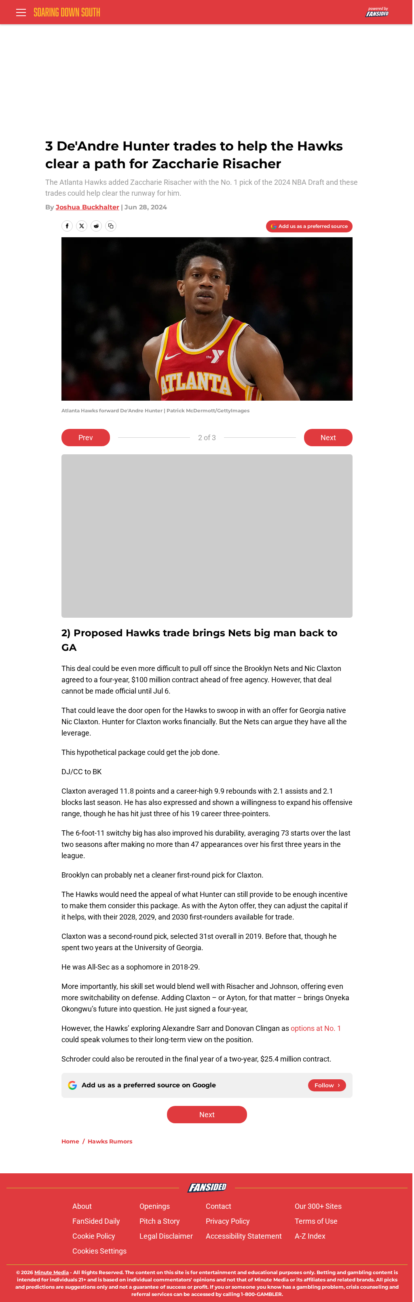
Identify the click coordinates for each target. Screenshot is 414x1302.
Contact (218, 1206)
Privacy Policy (228, 1221)
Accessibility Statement (244, 1236)
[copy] (110, 226)
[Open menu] (21, 12)
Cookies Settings (99, 1251)
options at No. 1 (316, 1028)
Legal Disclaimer (166, 1236)
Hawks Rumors (110, 1141)
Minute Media (51, 1272)
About (82, 1206)
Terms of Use (316, 1221)
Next (328, 437)
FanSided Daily (96, 1221)
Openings (154, 1206)
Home (70, 1141)
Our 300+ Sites (318, 1206)
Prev (85, 437)
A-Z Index (310, 1236)
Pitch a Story (159, 1221)
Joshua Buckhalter (87, 207)
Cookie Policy (93, 1236)
